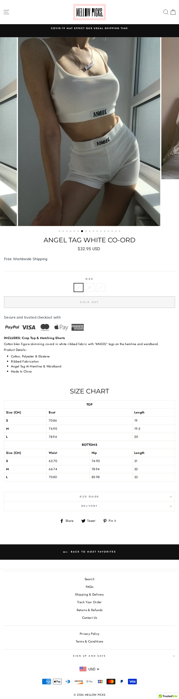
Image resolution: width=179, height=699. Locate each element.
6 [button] (78, 231)
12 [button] (101, 231)
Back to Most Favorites (92, 551)
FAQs (89, 586)
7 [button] (82, 231)
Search (89, 579)
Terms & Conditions (89, 641)
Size (89, 279)
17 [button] (120, 231)
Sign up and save (89, 656)
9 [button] (90, 231)
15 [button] (112, 231)
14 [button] (109, 231)
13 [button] (105, 231)
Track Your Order (89, 602)
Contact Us (89, 617)
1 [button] (60, 231)
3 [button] (67, 231)
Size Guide (90, 496)
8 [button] (86, 231)
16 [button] (116, 231)
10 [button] (94, 231)
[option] (89, 31)
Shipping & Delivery (89, 594)
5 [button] (75, 231)
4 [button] (71, 231)
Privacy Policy (90, 633)
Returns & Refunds (90, 610)
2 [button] (63, 231)
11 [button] (97, 231)
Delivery (89, 506)
